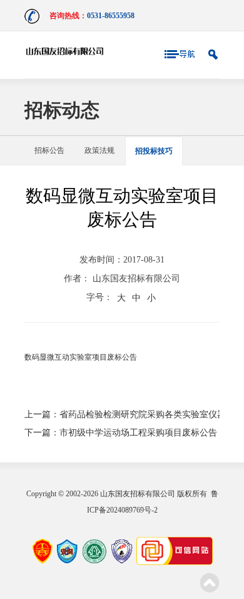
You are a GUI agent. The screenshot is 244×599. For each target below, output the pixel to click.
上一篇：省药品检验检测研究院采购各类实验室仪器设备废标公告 (122, 414)
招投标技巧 (154, 151)
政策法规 (99, 150)
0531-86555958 (111, 15)
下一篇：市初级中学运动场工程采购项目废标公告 (120, 432)
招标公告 (49, 150)
